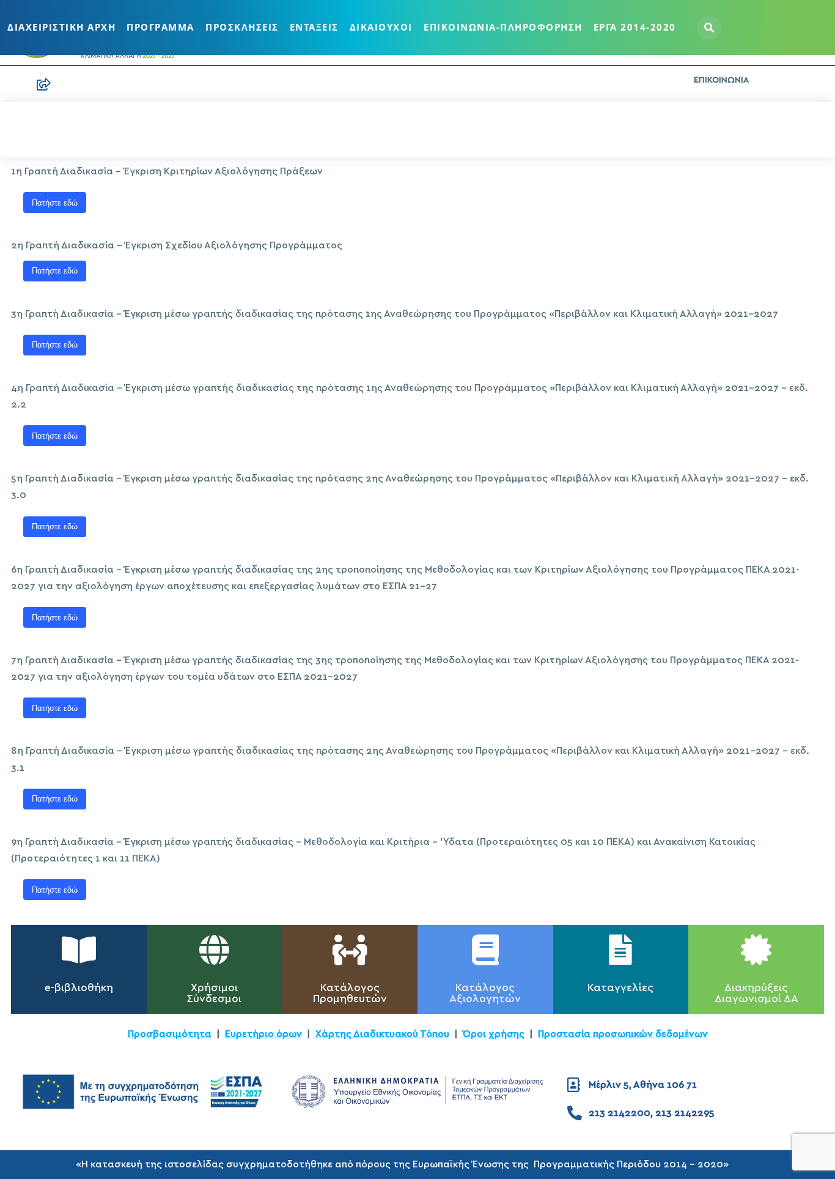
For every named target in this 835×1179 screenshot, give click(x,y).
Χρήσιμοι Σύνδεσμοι (213, 994)
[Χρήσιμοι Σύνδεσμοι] (214, 949)
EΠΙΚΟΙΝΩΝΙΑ (721, 80)
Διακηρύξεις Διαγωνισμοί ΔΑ (756, 994)
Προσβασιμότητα (170, 1034)
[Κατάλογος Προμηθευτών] (349, 949)
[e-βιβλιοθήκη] (79, 949)
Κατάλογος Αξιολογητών (485, 994)
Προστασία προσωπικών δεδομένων (623, 1034)
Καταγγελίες (620, 988)
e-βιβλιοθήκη (79, 988)
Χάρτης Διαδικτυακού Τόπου (382, 1034)
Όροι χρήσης (493, 1034)
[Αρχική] (17, 84)
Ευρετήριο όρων (263, 1034)
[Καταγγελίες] (620, 949)
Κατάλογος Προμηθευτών (350, 994)
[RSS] (44, 84)
